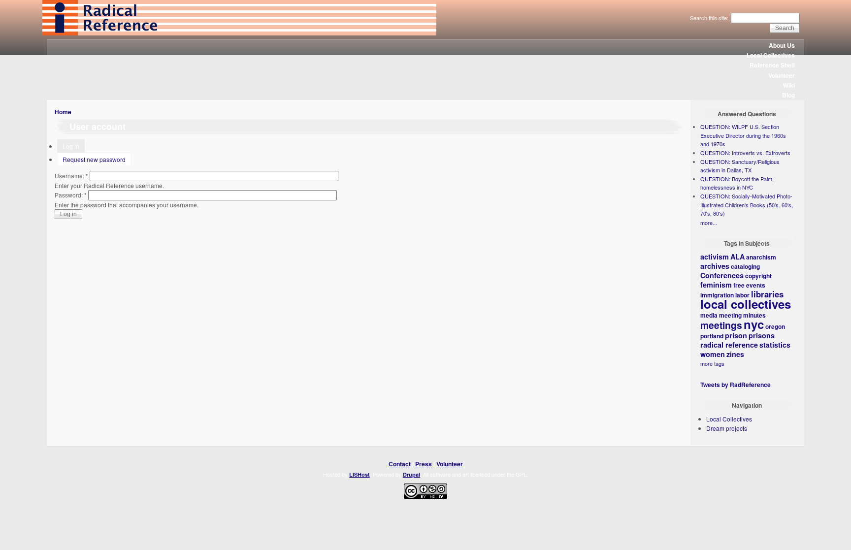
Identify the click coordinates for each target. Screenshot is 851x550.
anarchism (761, 257)
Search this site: (710, 18)
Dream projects (726, 428)
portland (711, 335)
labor (742, 295)
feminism (716, 285)
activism (714, 256)
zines (735, 354)
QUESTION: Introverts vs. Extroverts (745, 153)
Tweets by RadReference (735, 384)
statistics (774, 345)
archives (714, 266)
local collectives (745, 303)
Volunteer (781, 75)
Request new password (94, 159)
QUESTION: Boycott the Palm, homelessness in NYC (737, 183)
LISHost (359, 474)
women (712, 354)
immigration (717, 295)
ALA (737, 256)
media (709, 315)
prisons (762, 335)
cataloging (745, 266)
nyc (754, 324)
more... (708, 222)
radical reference (729, 345)
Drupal (411, 474)
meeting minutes (742, 315)
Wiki (789, 85)
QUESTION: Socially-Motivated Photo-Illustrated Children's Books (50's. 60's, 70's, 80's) (746, 204)
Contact (400, 463)
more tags (712, 363)
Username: (71, 175)
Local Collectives (771, 55)
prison (736, 335)
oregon (775, 326)
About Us (782, 45)
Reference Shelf (772, 65)
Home (63, 111)
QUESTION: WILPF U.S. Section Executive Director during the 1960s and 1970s (743, 135)
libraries (767, 294)
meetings (721, 325)
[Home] (239, 33)
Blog (788, 95)
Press (423, 463)
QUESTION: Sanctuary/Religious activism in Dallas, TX (740, 166)
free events (749, 285)
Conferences (722, 275)
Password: (71, 195)
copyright (758, 275)
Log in (71, 146)
